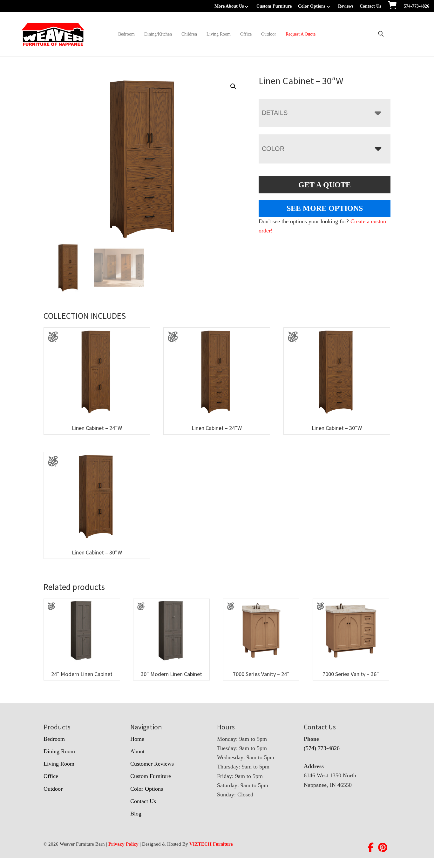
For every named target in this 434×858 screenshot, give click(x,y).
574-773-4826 (416, 6)
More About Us (229, 6)
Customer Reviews (152, 764)
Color (273, 148)
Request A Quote (300, 34)
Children (189, 34)
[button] (233, 86)
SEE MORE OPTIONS (325, 208)
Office (246, 34)
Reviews (345, 6)
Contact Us (370, 6)
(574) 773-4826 (322, 748)
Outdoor (268, 34)
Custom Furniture (274, 6)
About (137, 751)
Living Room (219, 34)
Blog (135, 813)
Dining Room (59, 751)
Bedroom (126, 34)
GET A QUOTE (324, 185)
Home (137, 739)
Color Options (311, 6)
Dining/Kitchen (158, 34)
